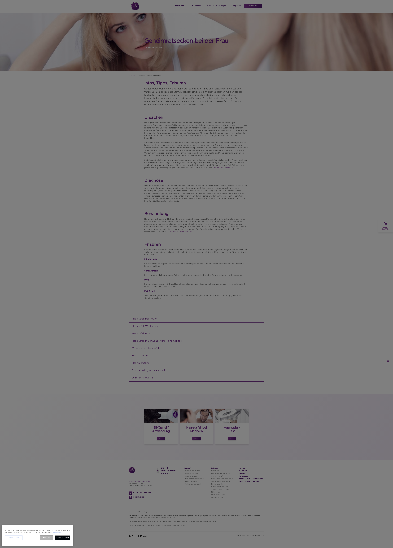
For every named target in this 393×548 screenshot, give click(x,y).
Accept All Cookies (62, 537)
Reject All (46, 537)
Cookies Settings (13, 537)
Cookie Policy (58, 532)
